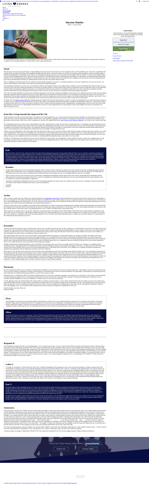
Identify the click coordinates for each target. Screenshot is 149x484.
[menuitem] (4, 7)
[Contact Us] (20, 470)
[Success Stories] (56, 469)
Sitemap (49, 483)
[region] (74, 450)
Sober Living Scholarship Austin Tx (27, 483)
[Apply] (20, 468)
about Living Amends (22, 100)
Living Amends (12, 483)
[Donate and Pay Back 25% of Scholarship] (20, 469)
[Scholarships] (56, 470)
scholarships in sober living (52, 198)
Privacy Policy (42, 483)
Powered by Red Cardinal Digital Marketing (65, 483)
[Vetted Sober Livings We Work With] (56, 471)
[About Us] (56, 468)
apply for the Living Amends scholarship (72, 120)
